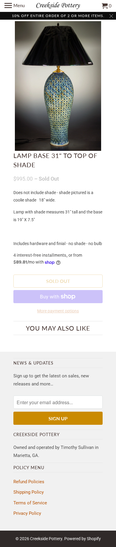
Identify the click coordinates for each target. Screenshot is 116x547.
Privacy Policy (27, 513)
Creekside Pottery (46, 538)
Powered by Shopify (82, 538)
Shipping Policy (28, 492)
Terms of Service (30, 503)
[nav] (14, 6)
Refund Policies (28, 481)
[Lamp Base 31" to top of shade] (58, 86)
